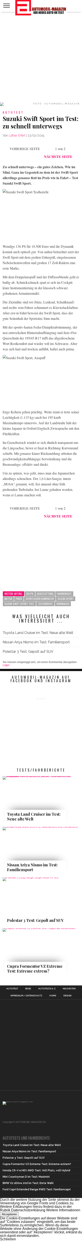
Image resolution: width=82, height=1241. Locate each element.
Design (67, 996)
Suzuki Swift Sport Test (19, 604)
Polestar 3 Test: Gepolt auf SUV (28, 651)
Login (6, 665)
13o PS (29, 593)
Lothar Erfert (17, 135)
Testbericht (45, 604)
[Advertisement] (41, 57)
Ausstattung (45, 593)
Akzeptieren (9, 1214)
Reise (28, 989)
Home (52, 996)
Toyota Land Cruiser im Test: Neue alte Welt (38, 633)
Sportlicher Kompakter (40, 599)
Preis (19, 599)
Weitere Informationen (63, 1210)
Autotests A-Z (47, 989)
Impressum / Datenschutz (26, 996)
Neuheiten (69, 989)
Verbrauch (62, 604)
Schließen (8, 1239)
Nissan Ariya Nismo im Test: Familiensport (36, 642)
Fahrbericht (64, 593)
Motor (8, 599)
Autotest (12, 989)
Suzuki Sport (66, 599)
